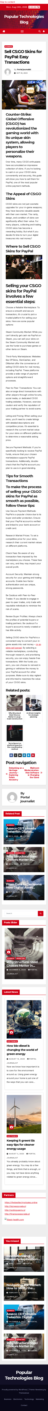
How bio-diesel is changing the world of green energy (22, 1050)
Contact (24, 1405)
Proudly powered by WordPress (15, 1390)
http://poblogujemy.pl (15, 1210)
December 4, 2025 (17, 970)
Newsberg (39, 1390)
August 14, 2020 (17, 1059)
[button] (40, 31)
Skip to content (7, 2)
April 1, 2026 (15, 1264)
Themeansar (24, 1393)
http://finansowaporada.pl (17, 1214)
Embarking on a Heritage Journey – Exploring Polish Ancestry (16, 774)
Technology (29, 1399)
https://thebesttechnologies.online (21, 1202)
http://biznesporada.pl (15, 1206)
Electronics (12, 1041)
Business (8, 46)
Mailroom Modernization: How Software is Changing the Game (31, 773)
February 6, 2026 (17, 1293)
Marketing (20, 853)
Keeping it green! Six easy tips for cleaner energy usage (21, 1144)
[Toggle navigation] (22, 31)
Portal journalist (24, 69)
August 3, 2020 (17, 1154)
